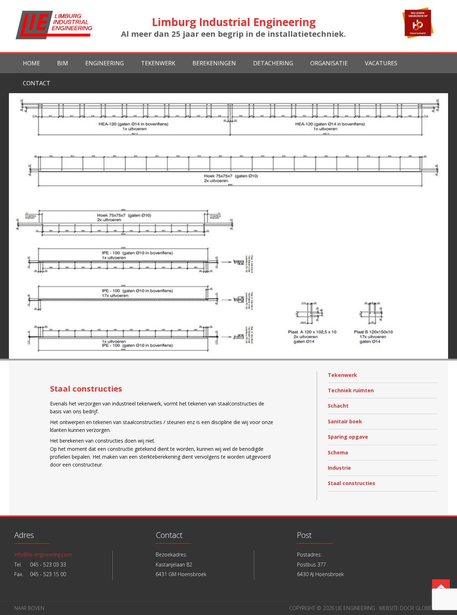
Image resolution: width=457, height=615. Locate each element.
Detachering (273, 63)
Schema (338, 452)
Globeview (429, 608)
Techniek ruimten (351, 390)
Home (31, 63)
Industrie (339, 467)
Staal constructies (351, 483)
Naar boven (29, 608)
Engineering (104, 63)
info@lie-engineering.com (43, 554)
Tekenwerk (158, 63)
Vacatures (381, 63)
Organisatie (329, 63)
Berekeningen (214, 63)
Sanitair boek (345, 421)
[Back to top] (441, 588)
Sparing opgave (348, 436)
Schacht (338, 405)
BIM (62, 63)
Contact (36, 83)
